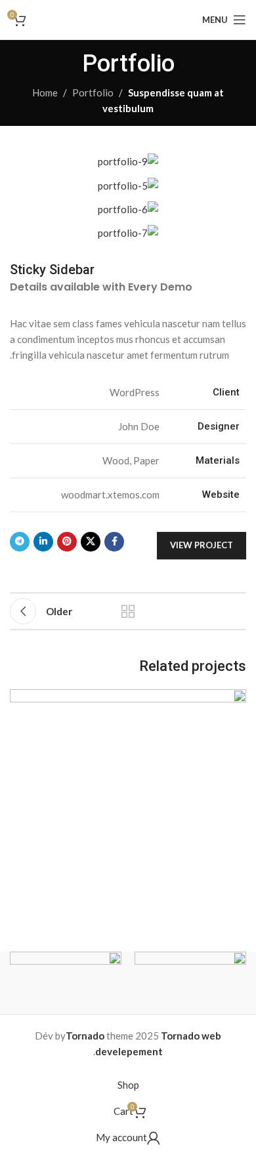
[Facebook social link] (114, 542)
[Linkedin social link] (43, 542)
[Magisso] (65, 982)
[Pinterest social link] (67, 542)
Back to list (128, 611)
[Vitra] (190, 982)
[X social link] (90, 542)
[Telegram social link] (20, 542)
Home (45, 92)
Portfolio (93, 92)
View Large (21, 700)
